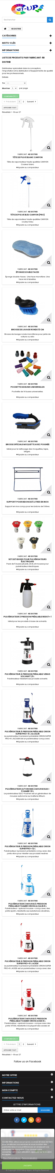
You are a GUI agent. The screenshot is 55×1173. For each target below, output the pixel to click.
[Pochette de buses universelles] (27, 363)
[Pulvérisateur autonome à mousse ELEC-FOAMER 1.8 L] (27, 765)
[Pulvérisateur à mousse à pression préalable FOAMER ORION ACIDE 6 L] (27, 995)
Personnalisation (29, 1158)
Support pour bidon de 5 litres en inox (27, 501)
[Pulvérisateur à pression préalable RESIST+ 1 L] (27, 593)
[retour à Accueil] (5, 29)
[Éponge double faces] (27, 248)
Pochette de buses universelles (28, 387)
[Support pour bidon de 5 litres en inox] (27, 478)
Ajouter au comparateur (28, 167)
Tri (3, 83)
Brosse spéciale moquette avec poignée (27, 444)
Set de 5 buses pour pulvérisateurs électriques (27, 560)
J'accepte (27, 1165)
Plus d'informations (12, 1158)
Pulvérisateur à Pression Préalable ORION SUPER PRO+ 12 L (27, 847)
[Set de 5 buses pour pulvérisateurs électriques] (27, 535)
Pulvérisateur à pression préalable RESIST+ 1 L (27, 617)
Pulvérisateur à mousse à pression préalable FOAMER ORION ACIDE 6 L (27, 1019)
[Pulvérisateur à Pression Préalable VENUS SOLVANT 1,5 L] (27, 650)
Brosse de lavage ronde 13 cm (27, 329)
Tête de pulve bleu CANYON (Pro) (27, 214)
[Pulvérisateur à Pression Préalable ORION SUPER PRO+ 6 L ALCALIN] (27, 708)
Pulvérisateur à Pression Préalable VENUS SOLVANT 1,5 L (27, 675)
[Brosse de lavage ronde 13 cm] (27, 306)
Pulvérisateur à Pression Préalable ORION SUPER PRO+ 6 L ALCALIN (27, 732)
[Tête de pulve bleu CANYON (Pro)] (27, 191)
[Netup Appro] (27, 9)
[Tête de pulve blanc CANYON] (27, 133)
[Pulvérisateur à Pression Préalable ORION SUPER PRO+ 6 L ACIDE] (27, 937)
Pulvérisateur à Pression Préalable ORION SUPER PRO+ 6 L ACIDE (27, 962)
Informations (10, 50)
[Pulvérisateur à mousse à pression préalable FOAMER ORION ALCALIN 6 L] (27, 880)
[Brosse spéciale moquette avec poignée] (27, 421)
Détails (5, 77)
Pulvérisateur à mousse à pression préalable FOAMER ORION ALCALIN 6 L (27, 904)
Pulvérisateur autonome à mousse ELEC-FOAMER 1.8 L (27, 790)
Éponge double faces (27, 272)
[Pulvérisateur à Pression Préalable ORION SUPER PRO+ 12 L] (27, 822)
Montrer (6, 88)
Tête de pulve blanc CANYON (28, 157)
